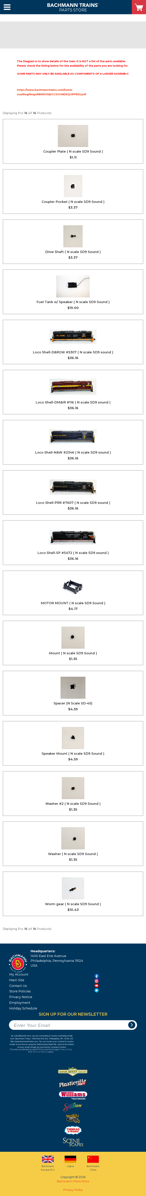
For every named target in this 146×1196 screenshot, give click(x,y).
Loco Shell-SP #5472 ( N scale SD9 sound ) (73, 553)
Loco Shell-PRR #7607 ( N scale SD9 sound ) (73, 503)
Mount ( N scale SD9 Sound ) (73, 653)
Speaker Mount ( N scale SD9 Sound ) (73, 754)
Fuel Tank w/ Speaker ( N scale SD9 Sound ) (73, 302)
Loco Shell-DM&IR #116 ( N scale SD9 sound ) (73, 402)
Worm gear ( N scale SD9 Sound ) (73, 904)
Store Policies (20, 991)
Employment (19, 1003)
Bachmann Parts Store (73, 1181)
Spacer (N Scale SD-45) (73, 703)
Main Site (16, 980)
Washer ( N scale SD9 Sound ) (73, 854)
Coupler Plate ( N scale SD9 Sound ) (73, 151)
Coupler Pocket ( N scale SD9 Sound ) (73, 202)
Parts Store (73, 10)
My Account (18, 974)
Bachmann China (93, 1168)
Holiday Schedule (23, 1008)
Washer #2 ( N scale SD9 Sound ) (73, 804)
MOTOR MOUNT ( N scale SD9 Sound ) (73, 603)
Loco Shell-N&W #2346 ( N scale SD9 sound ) (73, 452)
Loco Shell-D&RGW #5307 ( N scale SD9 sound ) (73, 352)
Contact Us (18, 986)
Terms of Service (40, 1051)
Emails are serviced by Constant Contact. (48, 1047)
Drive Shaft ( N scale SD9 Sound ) (73, 252)
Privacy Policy (65, 1049)
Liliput (70, 1166)
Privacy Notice (20, 997)
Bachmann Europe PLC (48, 1168)
